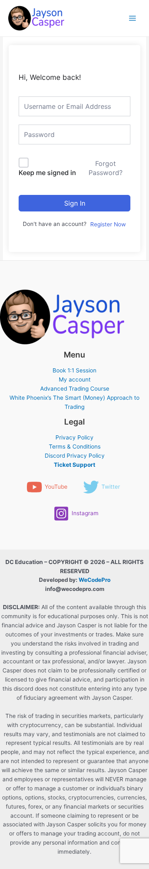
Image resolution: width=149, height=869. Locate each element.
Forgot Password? (106, 168)
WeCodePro (95, 579)
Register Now (108, 224)
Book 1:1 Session (74, 370)
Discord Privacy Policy (75, 455)
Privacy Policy (74, 437)
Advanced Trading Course (74, 388)
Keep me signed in (47, 172)
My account (75, 379)
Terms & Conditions (75, 446)
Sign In (74, 203)
